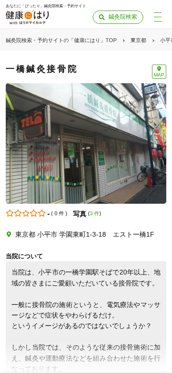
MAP (159, 74)
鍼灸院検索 (122, 16)
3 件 (94, 213)
